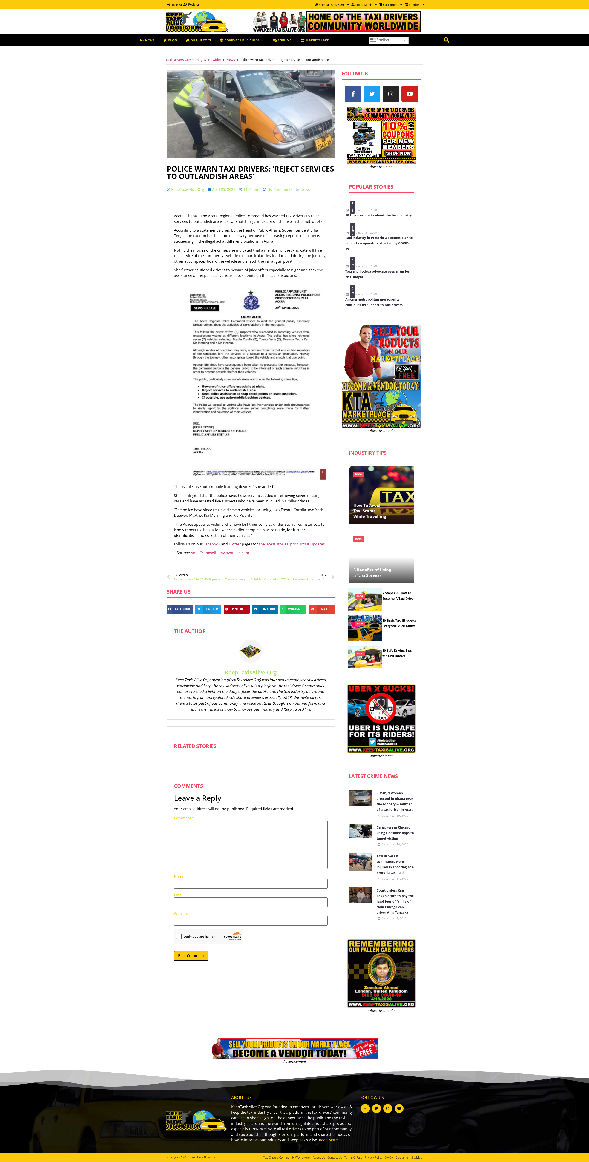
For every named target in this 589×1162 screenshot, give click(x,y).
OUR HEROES (200, 40)
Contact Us (334, 1157)
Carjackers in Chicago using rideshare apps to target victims (395, 833)
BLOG (172, 40)
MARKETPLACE (317, 40)
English (382, 39)
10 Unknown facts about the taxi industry (378, 215)
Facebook (212, 544)
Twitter (235, 544)
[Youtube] (409, 94)
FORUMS (284, 40)
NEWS (149, 40)
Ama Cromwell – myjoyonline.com (220, 552)
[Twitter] (372, 94)
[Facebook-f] (353, 94)
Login (174, 5)
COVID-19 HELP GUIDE (241, 40)
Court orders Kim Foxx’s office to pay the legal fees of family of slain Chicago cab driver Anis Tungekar (395, 901)
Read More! (329, 1139)
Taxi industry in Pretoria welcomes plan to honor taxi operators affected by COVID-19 (379, 243)
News (230, 59)
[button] (180, 609)
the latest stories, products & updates (292, 544)
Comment (184, 818)
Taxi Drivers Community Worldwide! (193, 59)
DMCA (389, 1157)
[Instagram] (391, 94)
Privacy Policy (373, 1157)
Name (179, 876)
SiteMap (416, 1157)
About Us (319, 1157)
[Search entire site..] (446, 40)
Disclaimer (402, 1157)
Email (178, 895)
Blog (352, 207)
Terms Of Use (353, 1157)
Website (181, 913)
